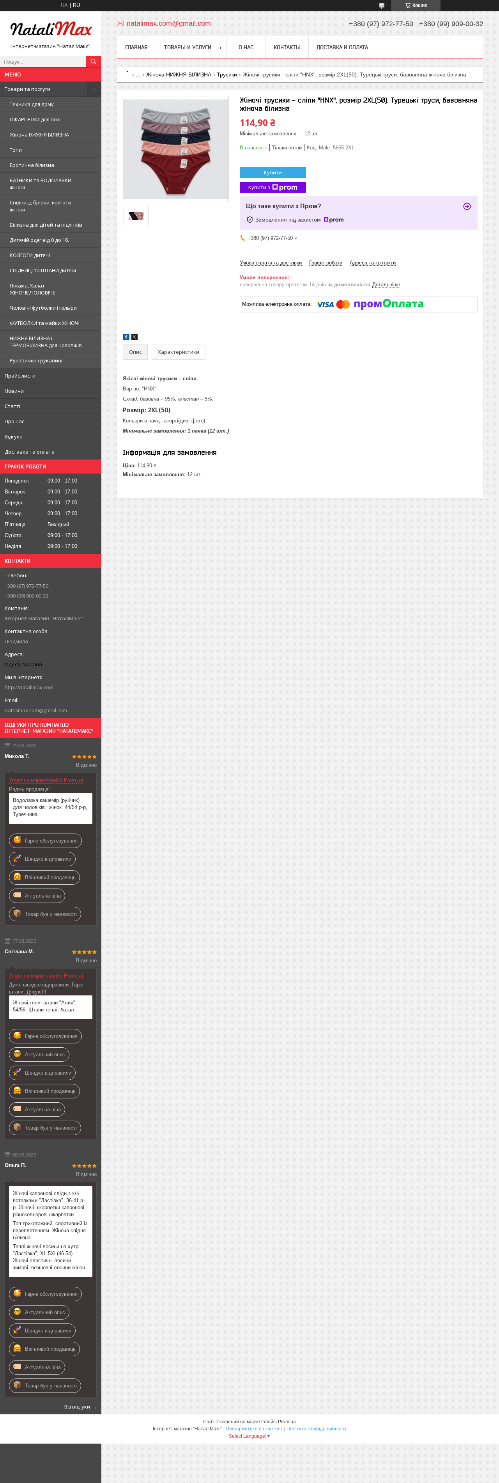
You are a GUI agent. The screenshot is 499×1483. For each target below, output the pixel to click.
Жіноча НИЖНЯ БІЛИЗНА (39, 134)
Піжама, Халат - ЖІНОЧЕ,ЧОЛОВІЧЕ (32, 289)
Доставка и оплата (342, 47)
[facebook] (126, 338)
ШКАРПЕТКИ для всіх (35, 119)
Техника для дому (32, 104)
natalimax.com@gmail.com (36, 710)
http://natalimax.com (29, 687)
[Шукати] (93, 61)
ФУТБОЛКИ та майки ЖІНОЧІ (45, 322)
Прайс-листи (20, 375)
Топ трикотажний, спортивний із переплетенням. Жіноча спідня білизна (50, 1230)
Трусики (227, 74)
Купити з (259, 187)
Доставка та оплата (30, 451)
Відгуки (14, 436)
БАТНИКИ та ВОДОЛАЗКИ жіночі (40, 184)
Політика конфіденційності (316, 1429)
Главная (136, 47)
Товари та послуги (27, 88)
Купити (273, 172)
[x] (134, 338)
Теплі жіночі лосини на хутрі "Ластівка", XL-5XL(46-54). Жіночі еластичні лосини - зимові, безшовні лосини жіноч (49, 1257)
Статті (12, 406)
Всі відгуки (77, 1406)
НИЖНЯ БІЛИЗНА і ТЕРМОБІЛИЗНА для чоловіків (46, 342)
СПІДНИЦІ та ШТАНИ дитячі (43, 270)
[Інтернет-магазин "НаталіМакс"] (51, 30)
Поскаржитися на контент (254, 1429)
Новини (14, 390)
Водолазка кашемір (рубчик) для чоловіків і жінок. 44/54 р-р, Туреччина (50, 807)
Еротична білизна (32, 165)
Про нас (14, 421)
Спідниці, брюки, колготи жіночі (40, 206)
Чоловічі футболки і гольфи (43, 307)
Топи (16, 149)
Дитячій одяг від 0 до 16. (39, 239)
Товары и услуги (187, 47)
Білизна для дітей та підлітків (46, 224)
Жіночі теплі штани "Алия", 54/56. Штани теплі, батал (45, 1006)
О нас (246, 47)
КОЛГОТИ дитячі (30, 255)
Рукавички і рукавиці (36, 360)
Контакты (287, 47)
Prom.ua (287, 1421)
